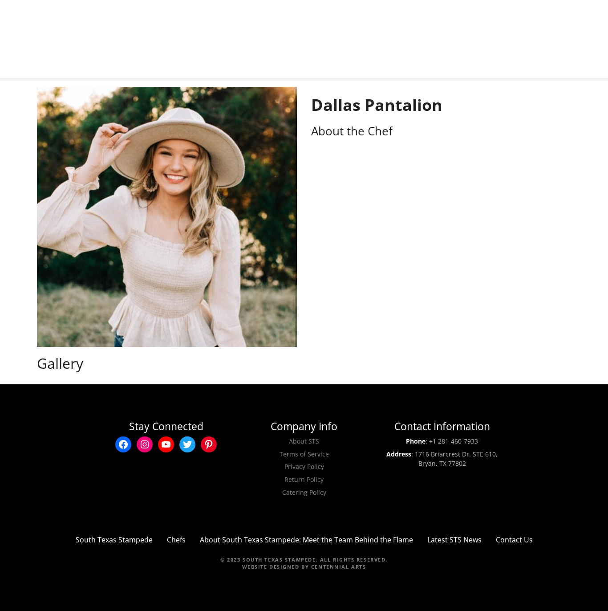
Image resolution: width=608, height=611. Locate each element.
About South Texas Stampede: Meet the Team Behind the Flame (306, 540)
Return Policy (304, 479)
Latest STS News (454, 540)
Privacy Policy (304, 466)
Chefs (176, 540)
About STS (304, 441)
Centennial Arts (338, 566)
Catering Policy (304, 492)
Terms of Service (304, 454)
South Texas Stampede (114, 540)
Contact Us (514, 540)
